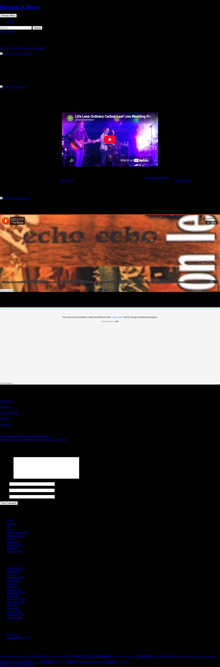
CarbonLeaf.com (9, 412)
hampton (188, 656)
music (4, 661)
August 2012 (14, 571)
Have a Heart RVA (17, 532)
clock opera (115, 656)
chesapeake (103, 656)
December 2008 (15, 614)
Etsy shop (12, 634)
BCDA (11, 520)
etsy (9, 526)
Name (4, 483)
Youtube (4, 418)
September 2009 (16, 602)
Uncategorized (15, 551)
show (71, 661)
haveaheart (196, 656)
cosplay (156, 656)
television (12, 548)
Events (10, 529)
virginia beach (123, 662)
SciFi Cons (13, 541)
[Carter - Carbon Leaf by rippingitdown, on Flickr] (12, 86)
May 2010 (12, 595)
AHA (2, 656)
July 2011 (12, 583)
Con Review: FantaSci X (49, 439)
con (137, 656)
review (46, 436)
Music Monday (8, 31)
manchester (212, 656)
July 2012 (12, 574)
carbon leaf (6, 436)
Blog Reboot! (15, 439)
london (204, 656)
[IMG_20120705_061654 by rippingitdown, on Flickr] (15, 198)
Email (4, 490)
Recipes (11, 538)
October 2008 (14, 617)
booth (47, 656)
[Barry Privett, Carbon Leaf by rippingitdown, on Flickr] (16, 53)
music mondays (34, 436)
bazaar (17, 656)
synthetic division (85, 661)
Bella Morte (25, 656)
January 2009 (14, 611)
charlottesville (84, 656)
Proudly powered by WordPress (17, 665)
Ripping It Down (20, 7)
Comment (6, 477)
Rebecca (20, 47)
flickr (23, 436)
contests (11, 523)
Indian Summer (183, 180)
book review (37, 656)
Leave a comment (35, 47)
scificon (62, 662)
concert (16, 436)
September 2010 (16, 592)
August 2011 (14, 580)
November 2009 (16, 599)
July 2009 (12, 605)
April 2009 (13, 608)
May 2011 (12, 586)
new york (36, 662)
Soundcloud (6, 401)
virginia (110, 661)
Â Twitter (5, 424)
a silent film (9, 656)
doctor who (166, 656)
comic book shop (128, 656)
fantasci (176, 656)
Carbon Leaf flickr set (156, 177)
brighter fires (55, 656)
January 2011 (14, 589)
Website (4, 496)
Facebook (5, 407)
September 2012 (16, 568)
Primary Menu (8, 15)
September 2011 (15, 577)
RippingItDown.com (18, 637)
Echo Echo (67, 180)
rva (57, 661)
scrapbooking (14, 545)
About (10, 21)
